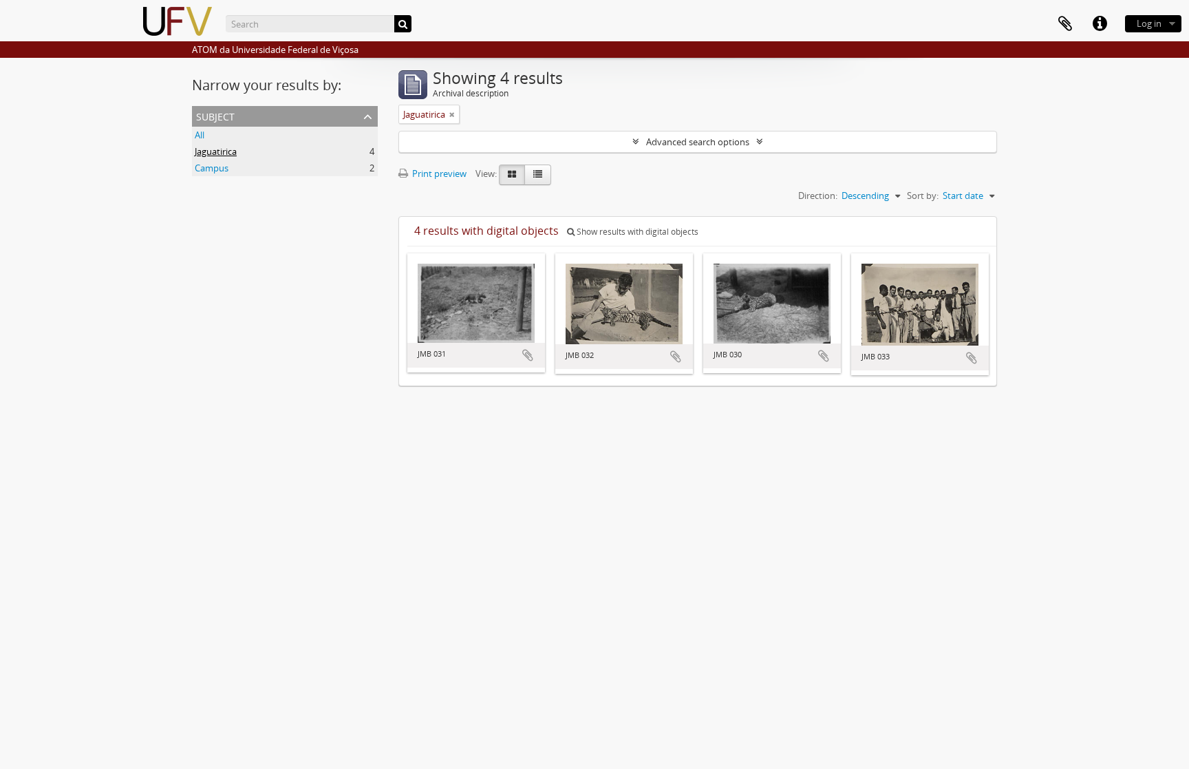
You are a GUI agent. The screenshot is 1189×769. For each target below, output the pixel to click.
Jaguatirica (216, 151)
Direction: (817, 195)
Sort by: (923, 195)
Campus (211, 168)
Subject (215, 115)
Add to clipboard (528, 355)
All (199, 135)
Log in (1149, 23)
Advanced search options (697, 142)
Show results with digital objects (636, 232)
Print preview (438, 173)
